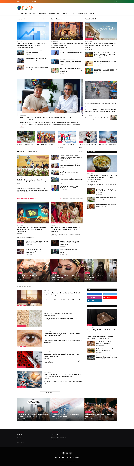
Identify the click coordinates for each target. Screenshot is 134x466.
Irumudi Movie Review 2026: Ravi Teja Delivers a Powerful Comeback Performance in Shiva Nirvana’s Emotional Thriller (80, 7)
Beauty (20, 273)
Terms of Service (20, 442)
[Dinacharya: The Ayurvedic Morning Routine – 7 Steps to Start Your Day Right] (29, 298)
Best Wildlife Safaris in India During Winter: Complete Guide (25, 145)
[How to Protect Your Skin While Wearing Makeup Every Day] (33, 270)
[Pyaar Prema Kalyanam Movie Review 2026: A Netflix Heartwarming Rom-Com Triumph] (67, 212)
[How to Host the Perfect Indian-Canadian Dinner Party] (100, 409)
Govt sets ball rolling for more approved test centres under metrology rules (36, 59)
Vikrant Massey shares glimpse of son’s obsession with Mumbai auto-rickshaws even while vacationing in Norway (70, 61)
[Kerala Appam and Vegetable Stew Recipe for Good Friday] (91, 199)
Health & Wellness (82, 13)
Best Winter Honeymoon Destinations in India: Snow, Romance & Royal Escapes (87, 146)
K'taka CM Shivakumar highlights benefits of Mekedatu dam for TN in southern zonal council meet (31, 182)
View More (81, 151)
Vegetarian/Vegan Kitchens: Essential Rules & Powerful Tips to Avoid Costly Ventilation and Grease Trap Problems (106, 357)
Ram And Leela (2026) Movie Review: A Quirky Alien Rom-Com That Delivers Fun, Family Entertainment (31, 229)
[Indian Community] (25, 8)
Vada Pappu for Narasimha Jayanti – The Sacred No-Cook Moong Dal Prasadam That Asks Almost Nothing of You (102, 177)
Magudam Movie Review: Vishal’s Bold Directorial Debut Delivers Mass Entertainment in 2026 (71, 251)
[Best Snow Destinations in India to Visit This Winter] (108, 137)
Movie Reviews (89, 38)
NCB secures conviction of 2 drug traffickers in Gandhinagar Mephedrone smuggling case (71, 164)
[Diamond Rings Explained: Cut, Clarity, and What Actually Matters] (102, 317)
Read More (22, 126)
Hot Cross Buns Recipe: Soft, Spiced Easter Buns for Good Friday (106, 205)
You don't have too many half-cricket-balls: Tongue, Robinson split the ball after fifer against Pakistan (71, 179)
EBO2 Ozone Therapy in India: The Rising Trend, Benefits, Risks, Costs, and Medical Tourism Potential (62, 375)
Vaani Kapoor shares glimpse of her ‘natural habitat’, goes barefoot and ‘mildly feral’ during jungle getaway (71, 70)
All (60, 198)
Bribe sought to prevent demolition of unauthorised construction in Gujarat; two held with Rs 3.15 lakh (96, 118)
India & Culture (72, 13)
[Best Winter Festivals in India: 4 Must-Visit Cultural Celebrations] (46, 137)
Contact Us (19, 439)
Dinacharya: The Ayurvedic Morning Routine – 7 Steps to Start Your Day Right (62, 294)
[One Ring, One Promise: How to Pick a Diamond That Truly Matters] (91, 343)
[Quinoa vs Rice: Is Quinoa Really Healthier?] (29, 318)
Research (92, 13)
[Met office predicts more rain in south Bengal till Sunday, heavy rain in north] (101, 90)
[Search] (116, 13)
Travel (18, 141)
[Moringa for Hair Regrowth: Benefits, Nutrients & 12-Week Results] (91, 350)
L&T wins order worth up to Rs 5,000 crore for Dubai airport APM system (36, 51)
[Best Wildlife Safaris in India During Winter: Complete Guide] (26, 137)
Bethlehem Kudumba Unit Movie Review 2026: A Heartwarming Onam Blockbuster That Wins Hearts (100, 45)
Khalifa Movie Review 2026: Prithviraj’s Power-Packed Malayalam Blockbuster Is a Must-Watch (105, 62)
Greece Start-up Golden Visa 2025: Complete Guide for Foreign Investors (65, 415)
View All (46, 19)
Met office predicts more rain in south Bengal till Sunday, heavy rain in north (101, 104)
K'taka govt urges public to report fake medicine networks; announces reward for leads (71, 171)
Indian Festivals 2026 (26, 13)
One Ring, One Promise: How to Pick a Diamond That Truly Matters (105, 342)
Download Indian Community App (23, 1)
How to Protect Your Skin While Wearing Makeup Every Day (32, 276)
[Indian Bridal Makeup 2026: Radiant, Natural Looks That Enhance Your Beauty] (67, 270)
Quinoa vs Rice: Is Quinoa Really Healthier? (58, 313)
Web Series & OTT (55, 222)
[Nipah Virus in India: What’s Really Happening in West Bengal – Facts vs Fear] (29, 359)
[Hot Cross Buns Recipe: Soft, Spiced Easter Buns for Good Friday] (91, 206)
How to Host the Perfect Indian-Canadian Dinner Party (100, 415)
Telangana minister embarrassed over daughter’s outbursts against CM (69, 187)
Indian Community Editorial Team (25, 47)
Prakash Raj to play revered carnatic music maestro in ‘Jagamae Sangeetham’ (67, 44)
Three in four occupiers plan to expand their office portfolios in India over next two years (32, 44)
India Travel (102, 141)
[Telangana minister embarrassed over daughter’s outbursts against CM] (55, 188)
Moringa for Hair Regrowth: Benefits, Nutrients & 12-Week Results (105, 349)
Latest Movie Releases (54, 13)
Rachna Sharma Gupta (93, 181)
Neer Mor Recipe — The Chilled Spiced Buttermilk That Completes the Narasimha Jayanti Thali (106, 191)
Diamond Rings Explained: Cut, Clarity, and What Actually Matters (102, 331)
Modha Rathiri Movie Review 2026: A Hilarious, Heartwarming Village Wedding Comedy (105, 69)
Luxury (89, 325)
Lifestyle (54, 273)
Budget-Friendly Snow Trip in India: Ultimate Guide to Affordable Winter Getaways (66, 146)
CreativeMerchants (71, 461)
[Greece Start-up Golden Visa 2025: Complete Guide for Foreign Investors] (67, 409)
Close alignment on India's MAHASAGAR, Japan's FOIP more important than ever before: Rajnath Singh (37, 67)
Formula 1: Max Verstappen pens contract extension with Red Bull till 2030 (45, 117)
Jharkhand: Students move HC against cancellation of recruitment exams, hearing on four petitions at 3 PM (71, 157)
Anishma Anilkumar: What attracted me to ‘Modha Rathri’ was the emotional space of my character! (71, 52)
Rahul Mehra (89, 49)
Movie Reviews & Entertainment (27, 198)
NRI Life (65, 13)
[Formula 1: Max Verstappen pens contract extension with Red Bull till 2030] (50, 97)
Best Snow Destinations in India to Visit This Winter (108, 145)
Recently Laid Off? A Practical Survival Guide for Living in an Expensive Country (33, 415)
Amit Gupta (20, 233)
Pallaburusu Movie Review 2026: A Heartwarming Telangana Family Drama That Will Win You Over (36, 251)
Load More (49, 392)
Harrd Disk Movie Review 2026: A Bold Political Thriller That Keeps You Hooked (37, 242)
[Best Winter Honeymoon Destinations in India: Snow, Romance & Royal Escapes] (88, 137)
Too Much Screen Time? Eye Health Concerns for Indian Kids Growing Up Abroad (62, 335)
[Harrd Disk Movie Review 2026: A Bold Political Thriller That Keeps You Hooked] (20, 243)
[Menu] (17, 13)
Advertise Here (35, 1)
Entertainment (42, 13)
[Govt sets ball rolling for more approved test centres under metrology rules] (20, 60)
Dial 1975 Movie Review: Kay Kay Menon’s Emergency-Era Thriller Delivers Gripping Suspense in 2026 (70, 243)
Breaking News (22, 19)
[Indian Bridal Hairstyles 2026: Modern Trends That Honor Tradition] (100, 270)
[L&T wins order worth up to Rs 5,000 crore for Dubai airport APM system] (20, 52)
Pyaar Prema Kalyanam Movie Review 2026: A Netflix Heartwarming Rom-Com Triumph (65, 228)
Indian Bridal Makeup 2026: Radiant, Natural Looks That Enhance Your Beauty (67, 276)
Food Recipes (91, 170)
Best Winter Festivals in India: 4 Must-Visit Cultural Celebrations (46, 145)
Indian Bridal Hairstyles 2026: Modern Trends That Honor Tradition (99, 276)
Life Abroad (21, 412)
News (34, 13)
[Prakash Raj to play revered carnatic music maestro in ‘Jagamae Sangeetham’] (67, 31)
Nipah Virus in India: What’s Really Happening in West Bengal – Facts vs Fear (61, 355)
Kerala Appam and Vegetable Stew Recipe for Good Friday (106, 198)
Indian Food (91, 151)
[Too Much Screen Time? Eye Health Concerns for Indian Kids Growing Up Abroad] (29, 338)
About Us (19, 437)
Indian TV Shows (79, 198)
